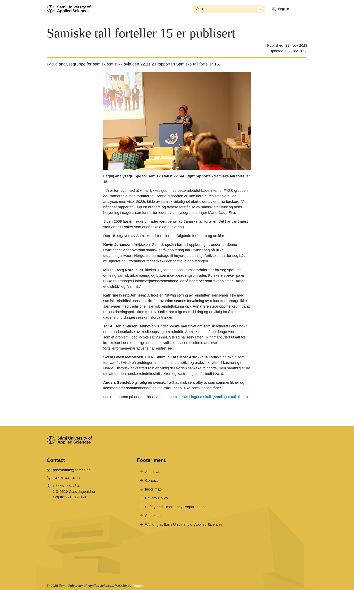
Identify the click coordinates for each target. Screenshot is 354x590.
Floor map (153, 489)
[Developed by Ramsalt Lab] (139, 585)
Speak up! (153, 516)
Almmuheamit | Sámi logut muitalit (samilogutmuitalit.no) (202, 397)
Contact (151, 480)
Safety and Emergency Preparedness (175, 507)
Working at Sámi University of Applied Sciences (183, 524)
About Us (152, 472)
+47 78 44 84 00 (66, 478)
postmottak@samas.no (72, 470)
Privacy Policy (156, 498)
